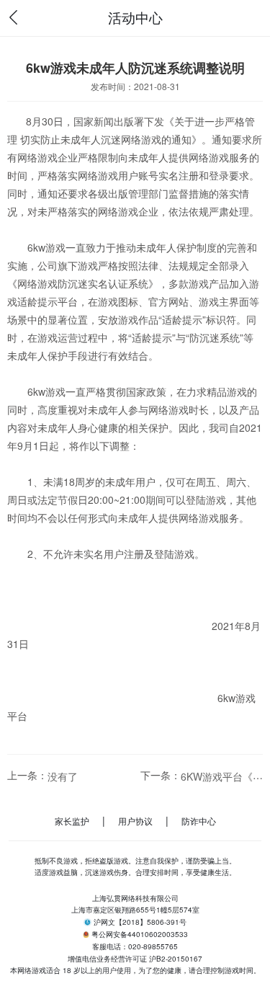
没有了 (63, 776)
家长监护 (72, 821)
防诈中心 (198, 821)
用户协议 (135, 821)
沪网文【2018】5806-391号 (140, 922)
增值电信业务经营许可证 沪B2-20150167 (135, 959)
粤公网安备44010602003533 (139, 935)
